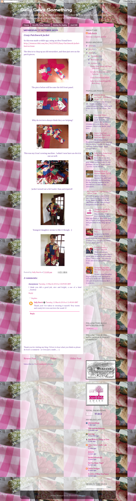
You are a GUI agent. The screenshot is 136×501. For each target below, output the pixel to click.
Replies (34, 298)
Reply (31, 293)
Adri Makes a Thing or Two (98, 439)
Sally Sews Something (46, 9)
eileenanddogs (93, 423)
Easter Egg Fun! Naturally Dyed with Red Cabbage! (102, 135)
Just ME (73, 25)
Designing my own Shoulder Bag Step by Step (102, 270)
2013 (91, 49)
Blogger (82, 496)
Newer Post (30, 358)
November (95, 60)
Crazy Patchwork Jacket (99, 78)
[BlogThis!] (61, 272)
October (94, 63)
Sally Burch (38, 302)
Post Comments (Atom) (43, 364)
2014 (91, 46)
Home (26, 25)
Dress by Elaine (100, 115)
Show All (109, 479)
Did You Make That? (95, 463)
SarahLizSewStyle (95, 458)
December (95, 56)
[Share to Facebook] (64, 272)
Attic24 (91, 452)
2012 (91, 53)
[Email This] (59, 272)
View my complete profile (96, 37)
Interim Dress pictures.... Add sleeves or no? (103, 97)
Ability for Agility (60, 25)
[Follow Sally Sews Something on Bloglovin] (92, 330)
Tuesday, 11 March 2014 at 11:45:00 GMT (62, 302)
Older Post (75, 358)
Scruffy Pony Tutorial (41, 25)
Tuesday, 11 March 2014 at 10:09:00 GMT (55, 284)
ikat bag (91, 434)
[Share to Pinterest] (66, 272)
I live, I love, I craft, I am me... (97, 446)
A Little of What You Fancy (98, 474)
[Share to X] (63, 272)
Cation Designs (94, 469)
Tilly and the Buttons (96, 428)
